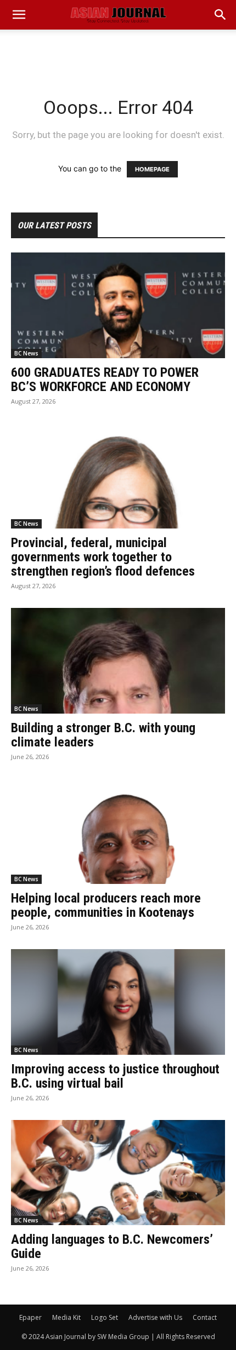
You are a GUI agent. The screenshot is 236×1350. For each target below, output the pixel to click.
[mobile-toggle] (18, 15)
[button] (220, 15)
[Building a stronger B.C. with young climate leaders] (118, 661)
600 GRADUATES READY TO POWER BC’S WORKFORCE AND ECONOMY (105, 379)
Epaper (30, 1317)
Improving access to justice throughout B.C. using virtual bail (115, 1076)
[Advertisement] (118, 48)
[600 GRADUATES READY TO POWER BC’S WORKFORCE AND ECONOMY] (118, 305)
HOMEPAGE (152, 169)
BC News (26, 353)
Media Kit (66, 1317)
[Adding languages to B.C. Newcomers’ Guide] (118, 1173)
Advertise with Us (155, 1317)
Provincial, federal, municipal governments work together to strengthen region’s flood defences (103, 557)
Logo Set (104, 1317)
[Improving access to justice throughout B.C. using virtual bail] (118, 1002)
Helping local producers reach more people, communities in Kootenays (106, 905)
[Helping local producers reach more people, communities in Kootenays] (118, 831)
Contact (205, 1317)
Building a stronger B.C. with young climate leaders (103, 735)
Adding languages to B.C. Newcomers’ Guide (112, 1246)
